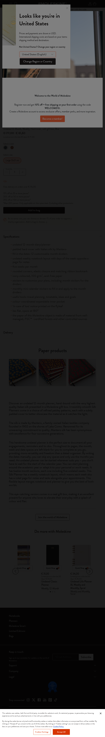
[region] (52, 723)
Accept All (61, 732)
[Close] (101, 713)
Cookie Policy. (58, 726)
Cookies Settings (42, 732)
